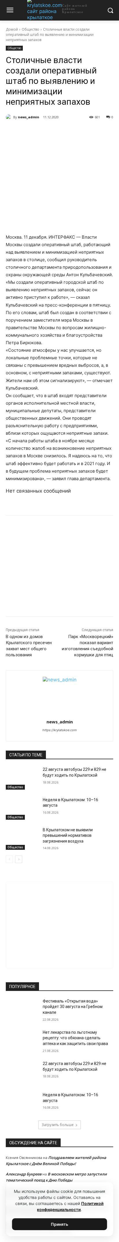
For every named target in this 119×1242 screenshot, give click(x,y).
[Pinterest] (69, 132)
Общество (30, 29)
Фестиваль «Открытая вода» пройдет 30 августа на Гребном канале (73, 1007)
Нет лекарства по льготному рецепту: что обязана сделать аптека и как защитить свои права (75, 1038)
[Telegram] (43, 132)
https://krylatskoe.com (59, 730)
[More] (83, 132)
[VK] (30, 132)
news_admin (28, 117)
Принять (59, 1224)
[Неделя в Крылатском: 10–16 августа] (22, 808)
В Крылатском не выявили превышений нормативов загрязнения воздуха (68, 835)
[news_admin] (9, 117)
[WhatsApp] (56, 132)
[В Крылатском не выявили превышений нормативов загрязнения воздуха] (22, 838)
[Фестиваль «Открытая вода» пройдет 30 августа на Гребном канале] (22, 1009)
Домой (12, 29)
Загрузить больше (58, 1124)
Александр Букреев (24, 1174)
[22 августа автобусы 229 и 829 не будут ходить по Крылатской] (22, 778)
